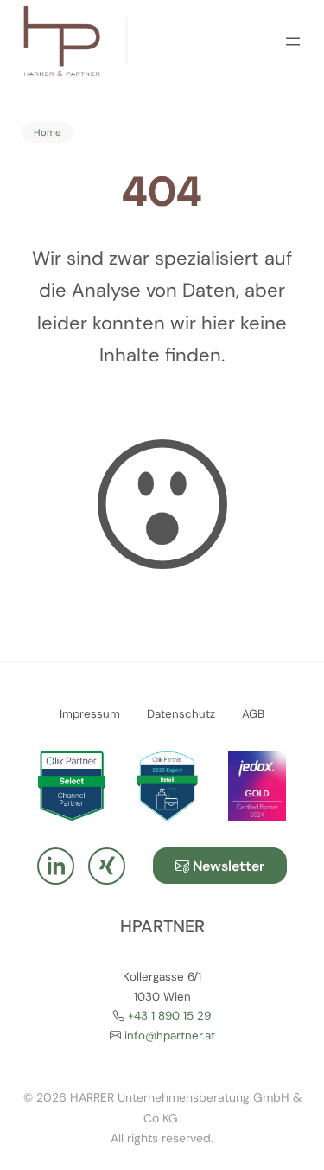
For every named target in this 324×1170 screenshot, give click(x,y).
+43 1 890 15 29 (169, 1015)
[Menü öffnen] (293, 41)
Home (47, 132)
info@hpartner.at (169, 1035)
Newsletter (226, 866)
